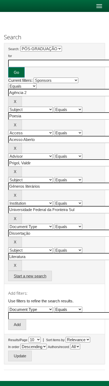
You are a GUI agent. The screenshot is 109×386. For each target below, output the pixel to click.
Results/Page (18, 340)
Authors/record (58, 347)
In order (13, 347)
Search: (13, 49)
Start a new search (30, 276)
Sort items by (55, 340)
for (10, 56)
